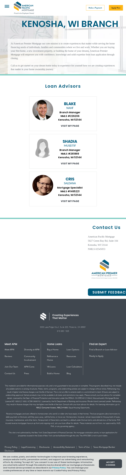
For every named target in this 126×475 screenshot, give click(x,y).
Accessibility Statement (64, 447)
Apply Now (115, 7)
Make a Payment (95, 7)
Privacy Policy (11, 447)
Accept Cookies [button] (110, 463)
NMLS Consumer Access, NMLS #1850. (52, 407)
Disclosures (44, 447)
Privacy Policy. (59, 467)
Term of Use (84, 447)
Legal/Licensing (28, 447)
